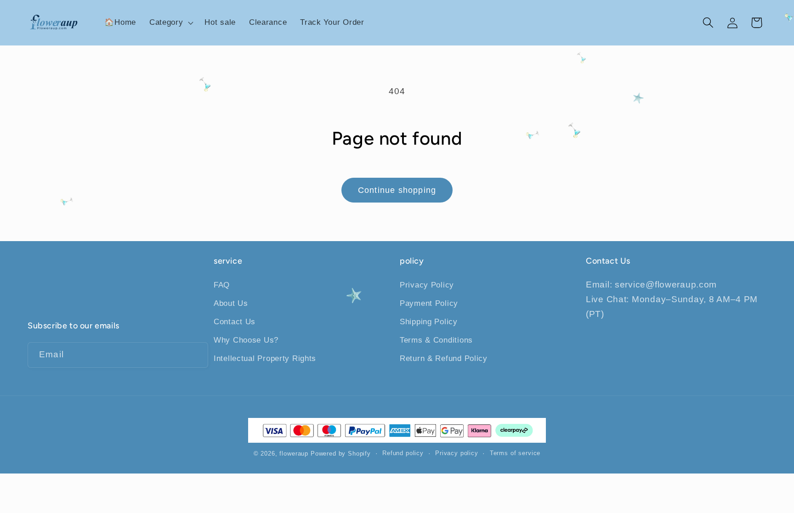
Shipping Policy (429, 321)
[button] (170, 22)
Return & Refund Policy (444, 358)
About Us (231, 303)
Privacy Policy (427, 285)
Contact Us (234, 321)
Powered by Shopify (341, 453)
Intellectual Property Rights (265, 358)
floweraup (293, 453)
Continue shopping (397, 190)
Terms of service (515, 453)
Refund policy (403, 453)
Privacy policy (456, 453)
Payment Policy (429, 303)
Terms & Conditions (436, 340)
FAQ (222, 285)
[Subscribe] (195, 355)
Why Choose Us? (246, 340)
